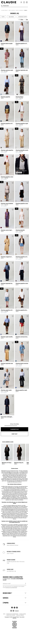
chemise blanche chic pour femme (16, 494)
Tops (3, 16)
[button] (21, 2)
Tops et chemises (19, 10)
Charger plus (14, 429)
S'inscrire (25, 583)
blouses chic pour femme (19, 518)
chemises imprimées (7, 528)
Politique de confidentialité (12, 613)
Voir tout (14, 434)
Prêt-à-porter (12, 10)
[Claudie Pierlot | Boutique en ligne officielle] (8, 2)
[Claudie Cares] (14, 624)
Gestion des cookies (10, 615)
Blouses (11, 16)
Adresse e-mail (6, 583)
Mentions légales (20, 615)
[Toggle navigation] (27, 2)
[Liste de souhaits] (12, 23)
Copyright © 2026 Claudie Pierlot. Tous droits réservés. (14, 618)
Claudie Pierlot (4, 10)
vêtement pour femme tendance (8, 515)
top (24, 513)
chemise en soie (16, 528)
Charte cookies (22, 613)
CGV (4, 613)
